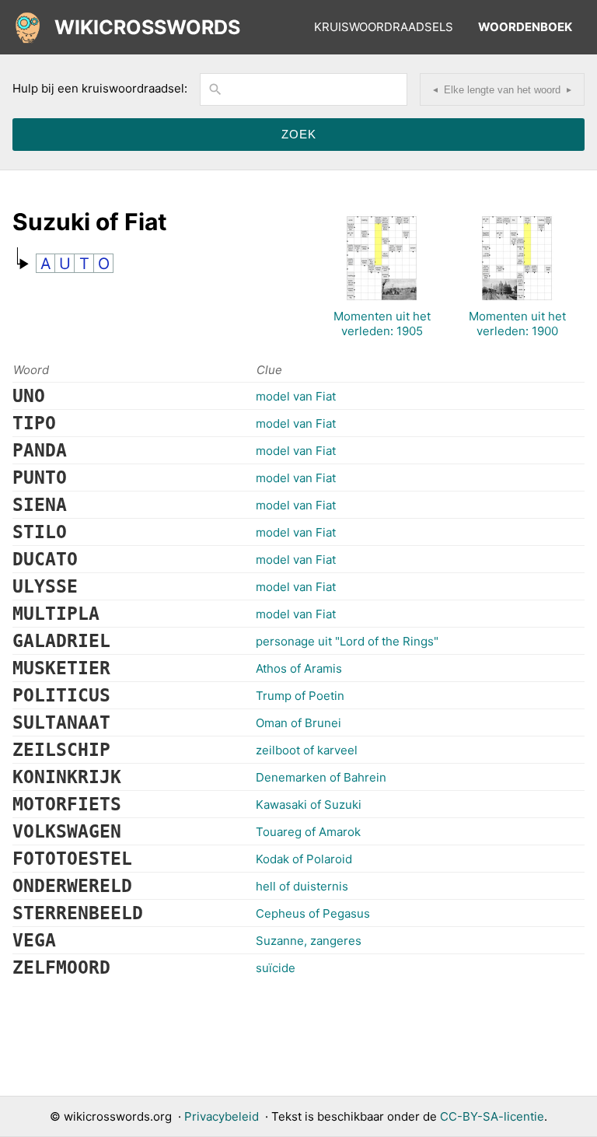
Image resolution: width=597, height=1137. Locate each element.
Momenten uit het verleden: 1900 (517, 323)
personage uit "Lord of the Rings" (347, 641)
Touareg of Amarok (308, 831)
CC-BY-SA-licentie (492, 1116)
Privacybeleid (221, 1116)
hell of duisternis (302, 886)
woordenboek (525, 26)
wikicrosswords (147, 27)
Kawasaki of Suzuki (308, 804)
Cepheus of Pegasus (313, 913)
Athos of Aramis (299, 668)
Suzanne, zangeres (308, 940)
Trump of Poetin (300, 695)
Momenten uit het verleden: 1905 (382, 323)
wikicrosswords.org (118, 1116)
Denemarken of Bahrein (321, 777)
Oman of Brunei (298, 722)
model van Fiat (296, 396)
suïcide (275, 967)
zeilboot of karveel (307, 750)
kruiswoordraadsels (383, 26)
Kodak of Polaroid (304, 859)
